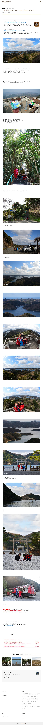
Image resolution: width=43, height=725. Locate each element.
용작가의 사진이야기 (6, 2)
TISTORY (21, 723)
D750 (30, 693)
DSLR (23, 699)
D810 (23, 701)
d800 (30, 703)
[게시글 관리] (8, 634)
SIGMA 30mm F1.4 (26, 706)
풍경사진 (35, 701)
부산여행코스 (28, 699)
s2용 (31, 701)
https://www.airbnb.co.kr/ (9, 21)
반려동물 (27, 701)
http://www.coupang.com (9, 29)
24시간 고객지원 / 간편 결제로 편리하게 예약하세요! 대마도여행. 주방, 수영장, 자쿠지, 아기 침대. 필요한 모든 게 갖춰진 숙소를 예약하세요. (18, 25)
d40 (28, 696)
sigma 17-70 (25, 703)
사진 (35, 696)
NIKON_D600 (33, 706)
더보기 (23, 710)
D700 (24, 708)
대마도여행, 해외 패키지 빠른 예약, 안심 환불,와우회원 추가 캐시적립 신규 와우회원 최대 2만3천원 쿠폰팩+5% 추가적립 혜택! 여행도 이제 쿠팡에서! (21, 33)
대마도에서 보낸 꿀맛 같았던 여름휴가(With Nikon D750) (12, 642)
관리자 (25, 723)
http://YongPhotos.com (9, 625)
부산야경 (29, 698)
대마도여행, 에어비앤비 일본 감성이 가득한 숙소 (15, 22)
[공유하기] (7, 634)
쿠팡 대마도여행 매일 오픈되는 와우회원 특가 (14, 30)
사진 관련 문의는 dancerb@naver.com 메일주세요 (12, 674)
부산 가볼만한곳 (25, 694)
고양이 (39, 693)
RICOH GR (24, 696)
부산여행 (38, 706)
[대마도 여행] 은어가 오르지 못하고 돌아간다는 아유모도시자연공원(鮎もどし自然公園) (17, 643)
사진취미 (34, 693)
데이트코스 (24, 698)
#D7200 (37, 694)
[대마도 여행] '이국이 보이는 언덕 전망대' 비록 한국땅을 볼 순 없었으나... (14, 646)
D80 (32, 696)
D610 (33, 698)
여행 (38, 696)
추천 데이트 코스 (31, 694)
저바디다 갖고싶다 (34, 699)
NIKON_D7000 (25, 693)
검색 (20, 716)
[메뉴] (40, 2)
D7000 (36, 698)
